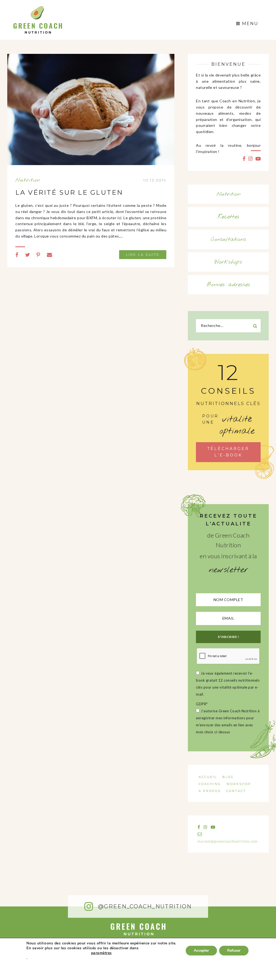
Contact (236, 791)
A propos (210, 791)
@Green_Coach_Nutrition (144, 906)
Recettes (228, 217)
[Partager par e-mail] (49, 255)
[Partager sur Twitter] (27, 255)
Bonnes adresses (228, 285)
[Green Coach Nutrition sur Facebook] (244, 158)
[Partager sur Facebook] (17, 255)
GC (37, 7)
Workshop (238, 784)
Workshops (228, 262)
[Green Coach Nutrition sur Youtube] (258, 158)
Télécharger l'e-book (228, 452)
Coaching (210, 784)
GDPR (202, 704)
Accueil (208, 777)
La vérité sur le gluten (69, 192)
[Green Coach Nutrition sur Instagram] (250, 158)
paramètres (101, 953)
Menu (249, 23)
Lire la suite (143, 254)
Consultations (228, 239)
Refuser (233, 950)
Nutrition (27, 180)
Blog (228, 777)
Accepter (201, 950)
